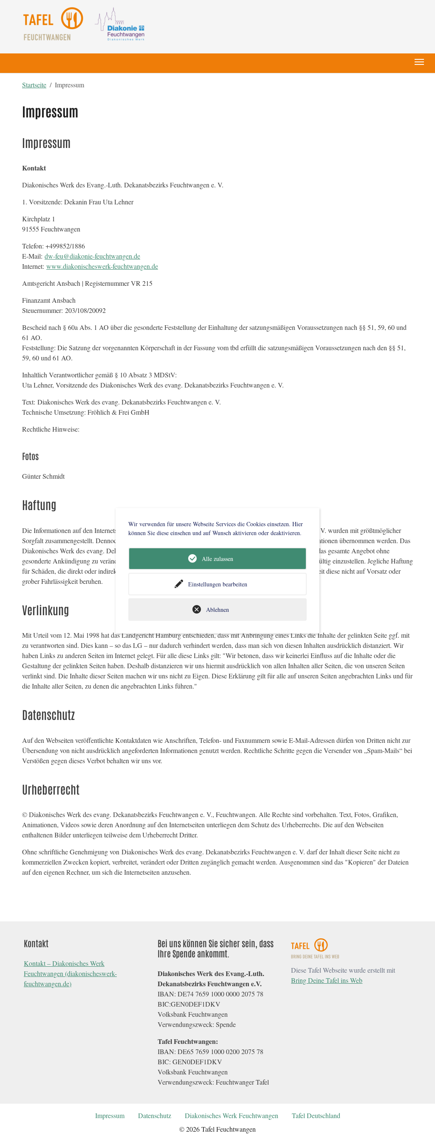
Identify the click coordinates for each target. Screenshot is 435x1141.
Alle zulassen (217, 559)
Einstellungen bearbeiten (217, 584)
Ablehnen (217, 609)
